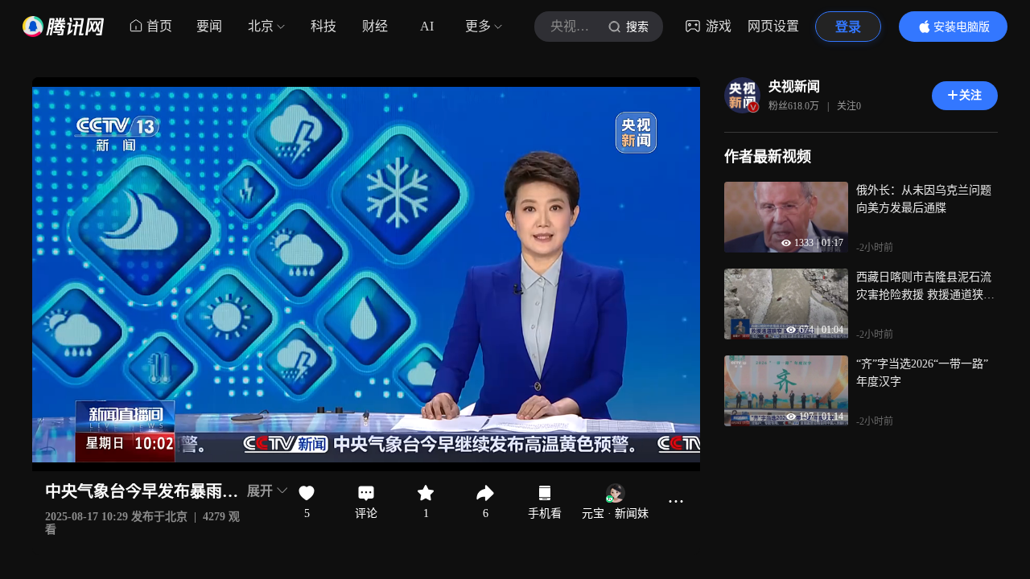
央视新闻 (794, 86)
